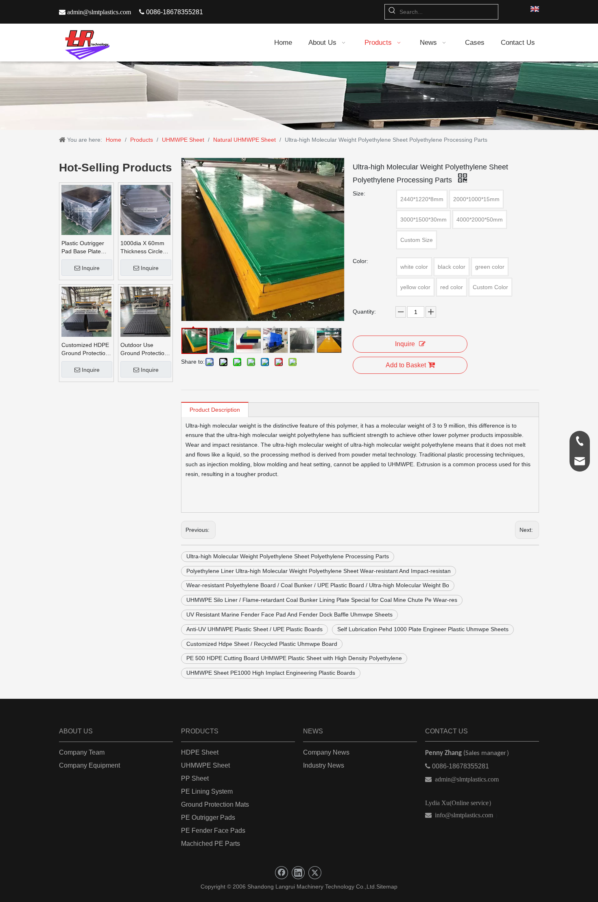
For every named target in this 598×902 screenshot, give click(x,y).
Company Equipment (89, 765)
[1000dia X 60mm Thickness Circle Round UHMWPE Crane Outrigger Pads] (145, 209)
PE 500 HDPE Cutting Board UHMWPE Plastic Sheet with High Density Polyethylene (294, 658)
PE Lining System (207, 791)
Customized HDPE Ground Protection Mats (85, 349)
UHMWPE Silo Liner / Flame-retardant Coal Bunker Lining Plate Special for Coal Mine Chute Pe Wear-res (321, 600)
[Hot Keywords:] (392, 11)
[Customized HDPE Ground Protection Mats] (86, 311)
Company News (326, 752)
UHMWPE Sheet (205, 765)
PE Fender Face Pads (213, 830)
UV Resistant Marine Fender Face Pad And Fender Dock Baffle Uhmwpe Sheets (289, 614)
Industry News (323, 765)
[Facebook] (281, 872)
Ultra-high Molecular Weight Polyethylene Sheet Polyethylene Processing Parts (287, 556)
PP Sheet (195, 778)
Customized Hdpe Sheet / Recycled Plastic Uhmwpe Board (261, 644)
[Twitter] (314, 872)
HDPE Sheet (199, 752)
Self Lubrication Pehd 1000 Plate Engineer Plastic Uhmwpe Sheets (423, 629)
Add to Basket (406, 365)
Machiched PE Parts (210, 843)
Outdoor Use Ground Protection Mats (144, 349)
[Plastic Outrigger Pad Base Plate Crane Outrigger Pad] (86, 209)
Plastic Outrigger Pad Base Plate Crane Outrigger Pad (82, 247)
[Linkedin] (298, 872)
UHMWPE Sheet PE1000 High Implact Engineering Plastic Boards (270, 672)
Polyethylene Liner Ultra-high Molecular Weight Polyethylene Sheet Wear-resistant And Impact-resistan (318, 571)
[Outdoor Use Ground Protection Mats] (145, 311)
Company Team (82, 752)
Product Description (215, 409)
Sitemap (386, 886)
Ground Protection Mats (215, 804)
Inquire (91, 268)
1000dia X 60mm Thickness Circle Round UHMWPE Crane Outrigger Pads (142, 247)
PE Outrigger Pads (208, 817)
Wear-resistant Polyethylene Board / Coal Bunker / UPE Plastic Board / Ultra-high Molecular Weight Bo (317, 585)
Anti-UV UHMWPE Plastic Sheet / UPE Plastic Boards (254, 629)
